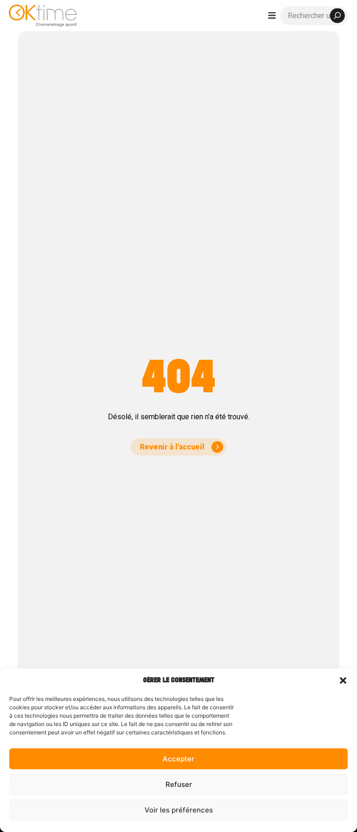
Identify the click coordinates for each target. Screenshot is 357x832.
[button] (343, 680)
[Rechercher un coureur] (314, 16)
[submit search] (337, 15)
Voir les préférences (179, 810)
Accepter (178, 758)
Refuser (178, 784)
